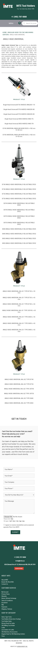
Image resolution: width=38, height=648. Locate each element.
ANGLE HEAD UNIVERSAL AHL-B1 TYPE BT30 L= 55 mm (19, 292)
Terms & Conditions (7, 600)
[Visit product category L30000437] (19, 160)
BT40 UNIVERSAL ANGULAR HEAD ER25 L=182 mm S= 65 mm (19, 135)
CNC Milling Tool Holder (8, 625)
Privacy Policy (6, 594)
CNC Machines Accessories (10, 632)
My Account (5, 592)
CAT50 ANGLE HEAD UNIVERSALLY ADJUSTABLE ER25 (19, 217)
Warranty (4, 596)
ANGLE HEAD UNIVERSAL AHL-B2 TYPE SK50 (19, 403)
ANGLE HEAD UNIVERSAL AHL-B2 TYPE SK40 (19, 398)
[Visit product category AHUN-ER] (19, 86)
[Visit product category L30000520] (19, 267)
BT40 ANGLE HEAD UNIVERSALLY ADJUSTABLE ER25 (19, 184)
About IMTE (5, 580)
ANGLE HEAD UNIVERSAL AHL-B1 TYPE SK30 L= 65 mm (19, 324)
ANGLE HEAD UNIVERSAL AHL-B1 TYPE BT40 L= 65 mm (19, 305)
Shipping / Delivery (7, 609)
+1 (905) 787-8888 (19, 17)
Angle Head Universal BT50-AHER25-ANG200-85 (19, 114)
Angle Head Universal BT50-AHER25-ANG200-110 (19, 105)
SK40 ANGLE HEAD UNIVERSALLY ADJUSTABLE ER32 (19, 234)
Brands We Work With (8, 582)
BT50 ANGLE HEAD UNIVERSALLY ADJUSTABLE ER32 (19, 198)
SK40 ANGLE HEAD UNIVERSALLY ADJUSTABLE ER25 (19, 229)
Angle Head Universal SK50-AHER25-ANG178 (19, 123)
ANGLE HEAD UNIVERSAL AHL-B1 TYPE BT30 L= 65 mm (19, 298)
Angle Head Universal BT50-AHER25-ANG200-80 (19, 109)
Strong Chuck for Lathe (8, 623)
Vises (3, 636)
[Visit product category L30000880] (19, 355)
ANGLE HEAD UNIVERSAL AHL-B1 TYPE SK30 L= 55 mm (19, 317)
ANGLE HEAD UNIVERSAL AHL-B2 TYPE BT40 (19, 379)
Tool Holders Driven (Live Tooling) (11, 619)
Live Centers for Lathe (8, 630)
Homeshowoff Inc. (22, 646)
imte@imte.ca (20, 561)
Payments (4, 607)
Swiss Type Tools (7, 617)
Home (5, 32)
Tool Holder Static (7, 621)
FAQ (3, 605)
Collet (3, 627)
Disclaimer (5, 602)
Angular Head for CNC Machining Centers (13, 634)
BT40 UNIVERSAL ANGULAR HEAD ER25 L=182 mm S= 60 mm (19, 129)
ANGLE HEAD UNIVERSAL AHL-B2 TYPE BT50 (19, 384)
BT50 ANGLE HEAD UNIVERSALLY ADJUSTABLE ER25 (19, 194)
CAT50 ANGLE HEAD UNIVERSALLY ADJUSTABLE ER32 (19, 223)
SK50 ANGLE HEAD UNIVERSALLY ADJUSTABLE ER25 (19, 238)
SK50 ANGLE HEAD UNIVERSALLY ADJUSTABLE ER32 (19, 243)
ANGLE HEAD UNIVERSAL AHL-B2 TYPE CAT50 (19, 393)
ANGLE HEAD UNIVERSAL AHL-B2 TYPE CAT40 (19, 389)
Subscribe (19, 568)
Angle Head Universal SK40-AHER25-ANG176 (19, 119)
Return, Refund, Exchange (9, 598)
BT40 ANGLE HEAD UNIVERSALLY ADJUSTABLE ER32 (19, 189)
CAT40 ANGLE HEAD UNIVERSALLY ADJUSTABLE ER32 (19, 210)
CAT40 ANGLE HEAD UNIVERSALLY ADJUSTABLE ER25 (19, 204)
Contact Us (5, 584)
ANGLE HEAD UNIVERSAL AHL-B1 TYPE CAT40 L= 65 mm (19, 311)
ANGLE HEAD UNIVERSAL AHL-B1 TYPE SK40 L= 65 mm (19, 330)
